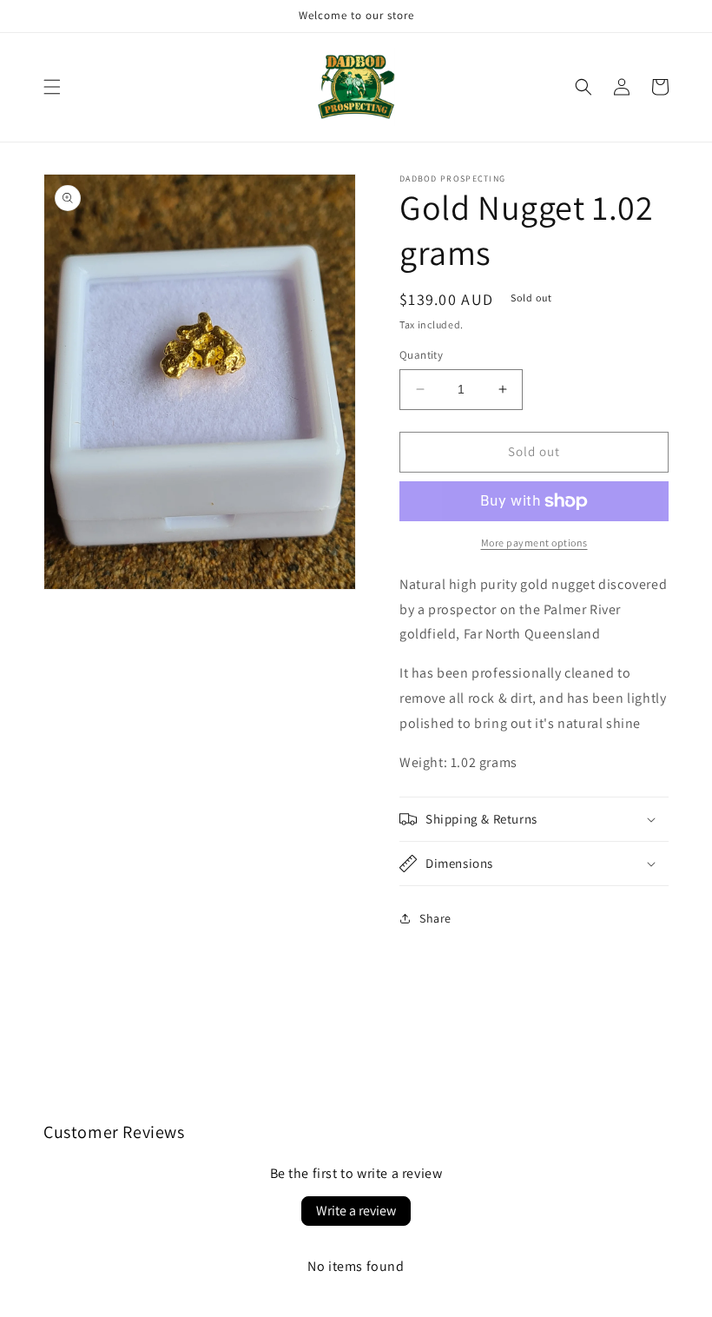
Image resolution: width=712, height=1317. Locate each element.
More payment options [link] (534, 542)
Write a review (356, 1210)
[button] (52, 87)
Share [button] (435, 918)
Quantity (421, 354)
